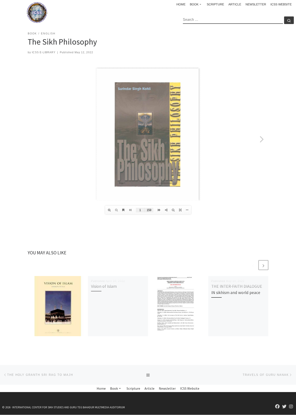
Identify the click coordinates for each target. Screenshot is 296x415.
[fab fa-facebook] (277, 407)
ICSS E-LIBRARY (43, 52)
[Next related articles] (263, 265)
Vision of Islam (104, 286)
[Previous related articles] (253, 265)
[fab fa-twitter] (284, 407)
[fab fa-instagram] (291, 407)
